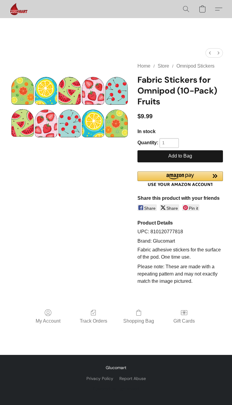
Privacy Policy (99, 378)
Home (143, 66)
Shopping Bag (138, 321)
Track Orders (93, 321)
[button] (18, 9)
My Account (48, 321)
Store (163, 66)
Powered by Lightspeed (116, 388)
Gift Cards (184, 321)
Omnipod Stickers (195, 66)
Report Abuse (132, 378)
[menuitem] (210, 53)
